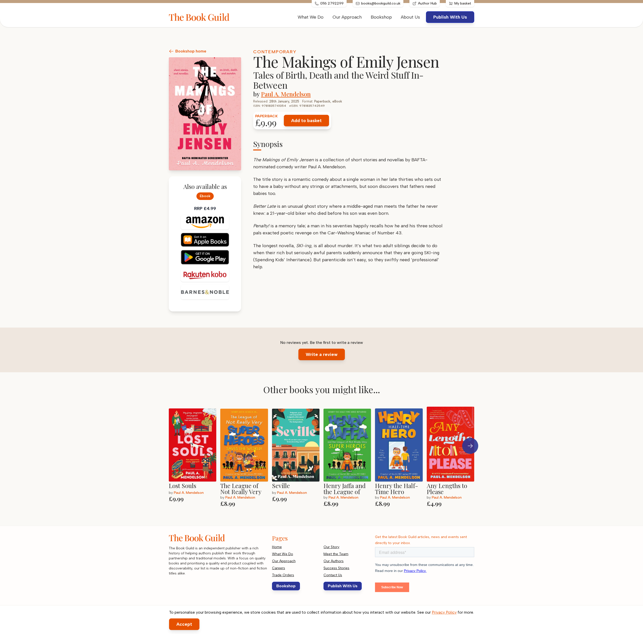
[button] (470, 446)
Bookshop (381, 17)
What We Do (311, 17)
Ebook (205, 196)
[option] (194, 457)
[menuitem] (410, 17)
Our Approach (347, 17)
